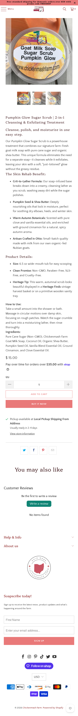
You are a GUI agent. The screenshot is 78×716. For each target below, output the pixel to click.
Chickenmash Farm (32, 707)
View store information (22, 433)
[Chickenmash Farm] (39, 9)
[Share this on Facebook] (34, 450)
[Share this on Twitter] (24, 450)
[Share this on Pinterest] (43, 450)
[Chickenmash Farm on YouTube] (54, 657)
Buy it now (39, 404)
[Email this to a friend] (53, 450)
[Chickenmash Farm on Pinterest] (35, 657)
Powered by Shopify (53, 707)
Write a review (39, 503)
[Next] (70, 52)
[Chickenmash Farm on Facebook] (23, 657)
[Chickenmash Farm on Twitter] (48, 657)
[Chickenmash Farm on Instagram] (29, 657)
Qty (7, 377)
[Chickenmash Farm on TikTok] (42, 657)
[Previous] (8, 52)
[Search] (64, 9)
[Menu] (1, 9)
